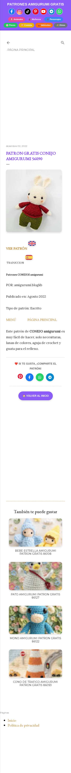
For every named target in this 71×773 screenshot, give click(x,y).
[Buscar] (62, 42)
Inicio (12, 720)
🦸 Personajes (54, 19)
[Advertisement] (35, 99)
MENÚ (11, 320)
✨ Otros (60, 25)
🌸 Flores (10, 25)
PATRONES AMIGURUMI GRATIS (35, 4)
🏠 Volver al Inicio (36, 395)
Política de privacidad (23, 725)
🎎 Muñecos (35, 19)
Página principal (21, 50)
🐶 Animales (16, 19)
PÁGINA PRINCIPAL (42, 320)
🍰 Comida (26, 25)
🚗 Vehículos (44, 25)
